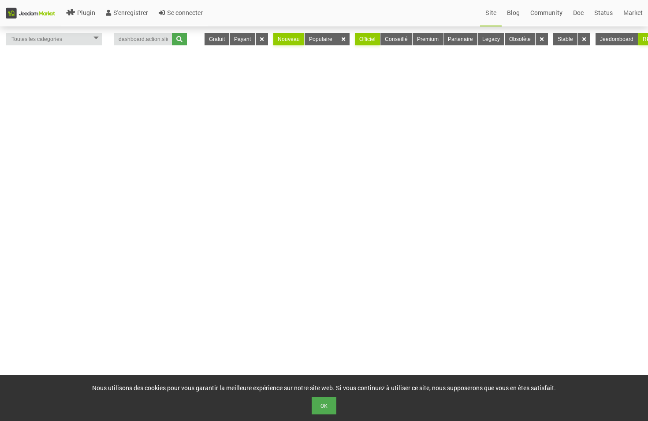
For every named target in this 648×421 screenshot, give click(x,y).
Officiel (367, 39)
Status (603, 12)
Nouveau (289, 39)
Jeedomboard (616, 39)
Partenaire (460, 39)
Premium (428, 39)
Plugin (86, 12)
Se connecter (185, 12)
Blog (513, 12)
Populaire (320, 39)
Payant (242, 39)
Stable (565, 39)
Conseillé (396, 39)
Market (633, 12)
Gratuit (217, 39)
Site (490, 12)
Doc (578, 12)
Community (546, 12)
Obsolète (520, 39)
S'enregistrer (130, 12)
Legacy (491, 39)
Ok (324, 405)
